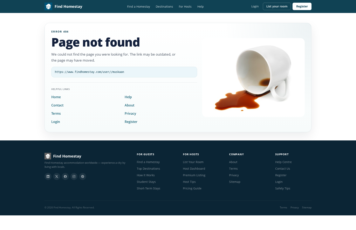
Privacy (130, 113)
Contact (57, 105)
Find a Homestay (138, 6)
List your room (276, 6)
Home (56, 97)
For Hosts (185, 6)
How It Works (146, 175)
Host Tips (189, 182)
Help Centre (283, 162)
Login (255, 6)
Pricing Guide (192, 188)
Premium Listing (194, 175)
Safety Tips (282, 188)
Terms (56, 113)
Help (200, 6)
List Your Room (193, 162)
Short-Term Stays (148, 188)
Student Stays (146, 182)
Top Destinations (148, 168)
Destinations (164, 6)
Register (302, 6)
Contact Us (282, 168)
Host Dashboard (194, 168)
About (129, 105)
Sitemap (234, 182)
